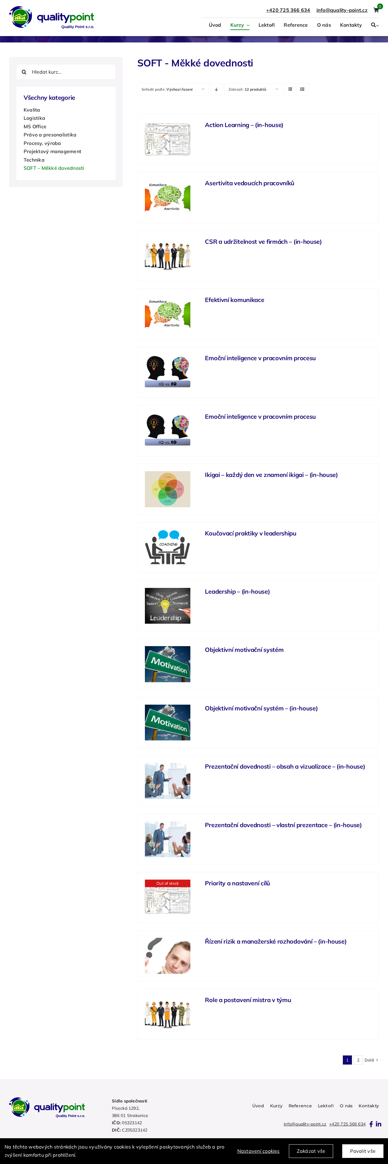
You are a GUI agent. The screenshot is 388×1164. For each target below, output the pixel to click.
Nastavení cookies (258, 1151)
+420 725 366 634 (288, 10)
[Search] (373, 25)
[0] (376, 10)
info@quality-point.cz (305, 1124)
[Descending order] (216, 89)
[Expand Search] (377, 25)
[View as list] (302, 89)
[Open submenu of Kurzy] (246, 25)
